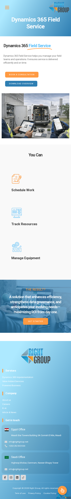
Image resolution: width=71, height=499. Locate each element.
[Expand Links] (62, 490)
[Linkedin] (17, 477)
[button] (7, 7)
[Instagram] (11, 477)
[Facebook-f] (5, 477)
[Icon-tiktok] (23, 477)
